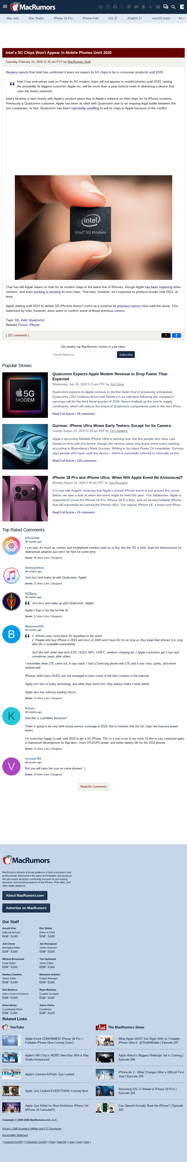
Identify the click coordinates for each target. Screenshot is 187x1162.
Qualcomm (37, 320)
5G (17, 320)
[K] (11, 724)
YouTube (17, 1027)
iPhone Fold (90, 18)
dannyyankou (34, 567)
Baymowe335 (34, 626)
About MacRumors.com (25, 895)
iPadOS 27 (134, 18)
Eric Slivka (45, 928)
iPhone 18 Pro (63, 18)
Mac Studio (36, 18)
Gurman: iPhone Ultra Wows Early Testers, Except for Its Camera (111, 426)
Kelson (30, 708)
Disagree (56, 557)
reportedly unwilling (85, 108)
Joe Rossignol (118, 483)
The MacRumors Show (126, 1027)
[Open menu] (5, 7)
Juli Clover (117, 384)
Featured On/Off (13, 1142)
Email (5, 935)
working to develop (47, 292)
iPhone (34, 325)
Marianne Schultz (49, 974)
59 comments (86, 414)
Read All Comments (94, 786)
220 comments (87, 460)
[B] (11, 642)
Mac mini (13, 18)
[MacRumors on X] (122, 7)
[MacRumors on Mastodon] (129, 7)
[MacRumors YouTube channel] (136, 7)
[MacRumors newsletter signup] (158, 7)
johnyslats (32, 538)
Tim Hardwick (119, 431)
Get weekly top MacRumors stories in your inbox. (93, 346)
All (182, 18)
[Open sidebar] (182, 7)
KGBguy (31, 593)
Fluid (52, 1142)
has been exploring (158, 287)
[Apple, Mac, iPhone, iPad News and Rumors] (33, 12)
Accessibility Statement (15, 1135)
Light (79, 1142)
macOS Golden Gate (165, 18)
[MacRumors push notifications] (143, 7)
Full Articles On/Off (35, 1142)
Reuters (11, 72)
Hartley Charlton (12, 974)
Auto (72, 1142)
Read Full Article (63, 414)
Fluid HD (61, 1142)
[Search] (175, 7)
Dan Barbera (9, 989)
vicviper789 (33, 758)
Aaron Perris (46, 1005)
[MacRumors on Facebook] (115, 7)
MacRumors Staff (79, 61)
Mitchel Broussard (13, 959)
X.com (14, 935)
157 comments (17, 335)
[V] (11, 774)
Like (47, 557)
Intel (24, 320)
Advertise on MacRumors (26, 908)
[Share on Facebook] (176, 335)
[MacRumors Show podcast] (100, 7)
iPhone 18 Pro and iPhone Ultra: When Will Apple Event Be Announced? (117, 477)
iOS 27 (112, 18)
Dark (86, 1142)
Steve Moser (9, 1005)
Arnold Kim (9, 928)
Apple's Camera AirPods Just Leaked (49, 1074)
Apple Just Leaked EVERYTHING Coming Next (56, 1091)
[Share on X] (166, 335)
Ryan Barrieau (47, 989)
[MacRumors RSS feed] (150, 7)
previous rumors (129, 306)
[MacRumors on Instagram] (108, 7)
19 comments (86, 512)
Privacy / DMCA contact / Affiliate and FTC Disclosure (31, 1128)
